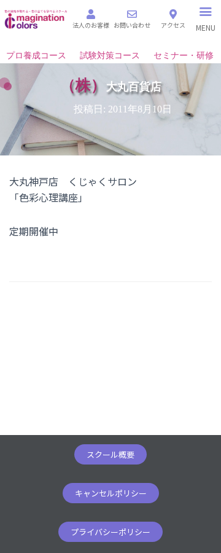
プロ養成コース (36, 55)
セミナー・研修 (183, 55)
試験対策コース (110, 55)
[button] (110, 454)
